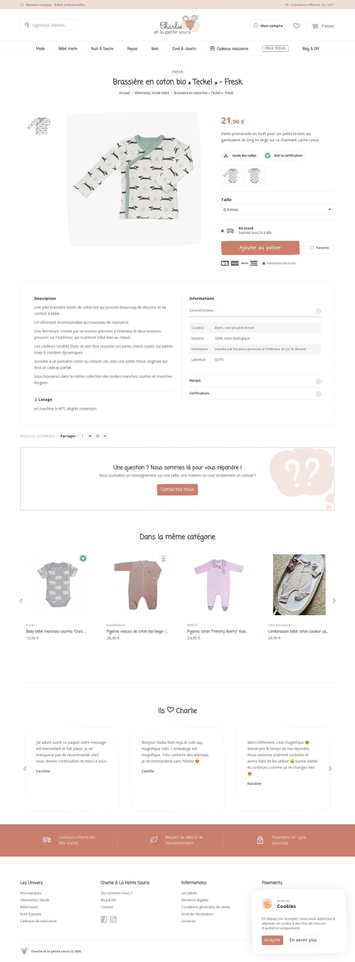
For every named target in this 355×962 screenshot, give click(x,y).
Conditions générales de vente (205, 907)
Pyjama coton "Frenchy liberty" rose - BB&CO (217, 631)
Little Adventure (279, 625)
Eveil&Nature (116, 625)
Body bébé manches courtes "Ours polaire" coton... (56, 631)
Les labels (189, 893)
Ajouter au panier (260, 247)
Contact (107, 907)
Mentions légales (194, 900)
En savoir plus (303, 940)
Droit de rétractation (197, 914)
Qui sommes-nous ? (116, 893)
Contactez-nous (177, 490)
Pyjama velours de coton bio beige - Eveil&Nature (137, 631)
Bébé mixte (29, 907)
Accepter (272, 940)
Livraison (188, 921)
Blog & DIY (108, 900)
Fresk (177, 71)
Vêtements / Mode (34, 900)
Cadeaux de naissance (38, 921)
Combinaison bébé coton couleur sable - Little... (298, 631)
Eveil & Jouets (30, 914)
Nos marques (31, 893)
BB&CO (192, 625)
